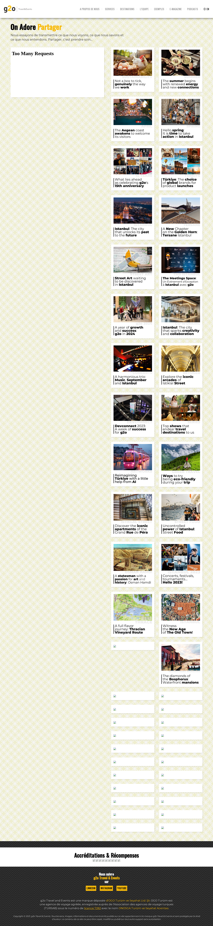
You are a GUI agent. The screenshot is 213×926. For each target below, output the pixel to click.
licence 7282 (92, 908)
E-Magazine (176, 9)
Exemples (159, 9)
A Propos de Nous (89, 9)
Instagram (106, 888)
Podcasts (192, 9)
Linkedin (91, 888)
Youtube (121, 888)
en (207, 9)
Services (110, 9)
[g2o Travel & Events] (18, 9)
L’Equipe (144, 9)
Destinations (127, 9)
